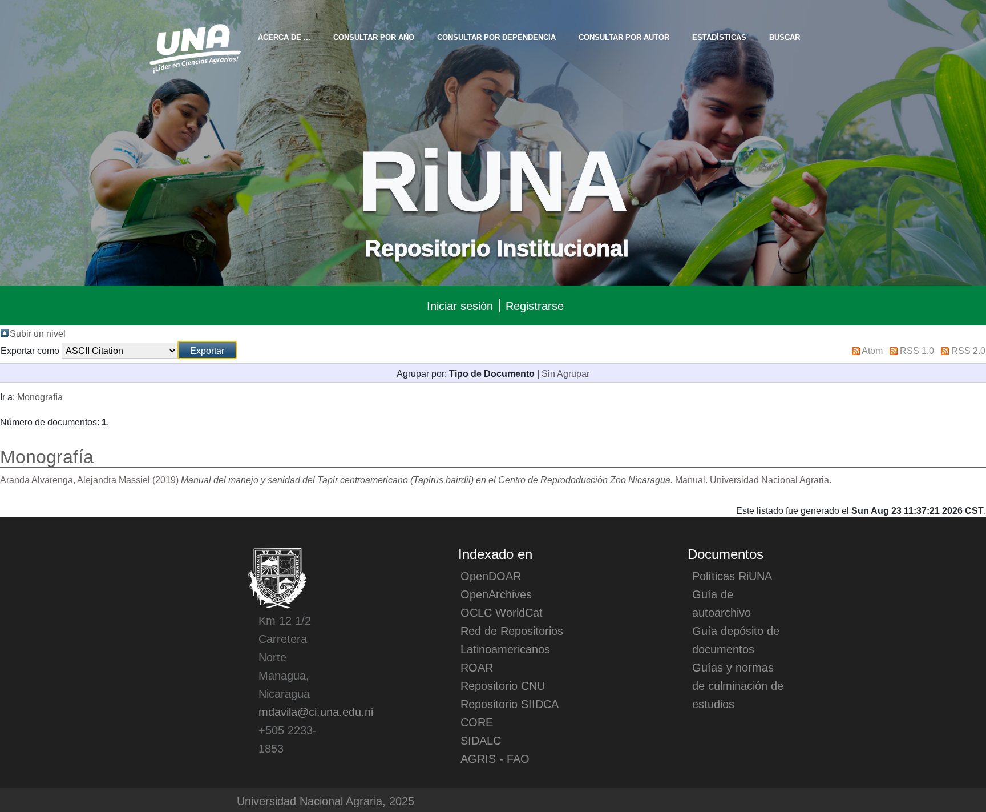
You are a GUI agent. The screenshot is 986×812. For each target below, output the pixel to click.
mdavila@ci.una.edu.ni (315, 711)
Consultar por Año (373, 36)
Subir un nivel (38, 333)
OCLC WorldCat (501, 612)
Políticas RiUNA (732, 575)
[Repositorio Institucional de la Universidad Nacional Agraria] (195, 47)
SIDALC (480, 740)
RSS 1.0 (917, 350)
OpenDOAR (490, 575)
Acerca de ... (284, 36)
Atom (872, 350)
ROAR (476, 667)
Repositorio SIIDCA (509, 703)
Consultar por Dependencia (496, 36)
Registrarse (535, 305)
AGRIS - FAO (495, 758)
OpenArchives (496, 594)
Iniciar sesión (460, 305)
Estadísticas (719, 36)
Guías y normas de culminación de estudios (737, 685)
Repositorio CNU (502, 685)
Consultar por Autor (624, 36)
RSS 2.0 (968, 350)
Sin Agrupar (565, 373)
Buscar (784, 36)
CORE (476, 722)
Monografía (40, 396)
